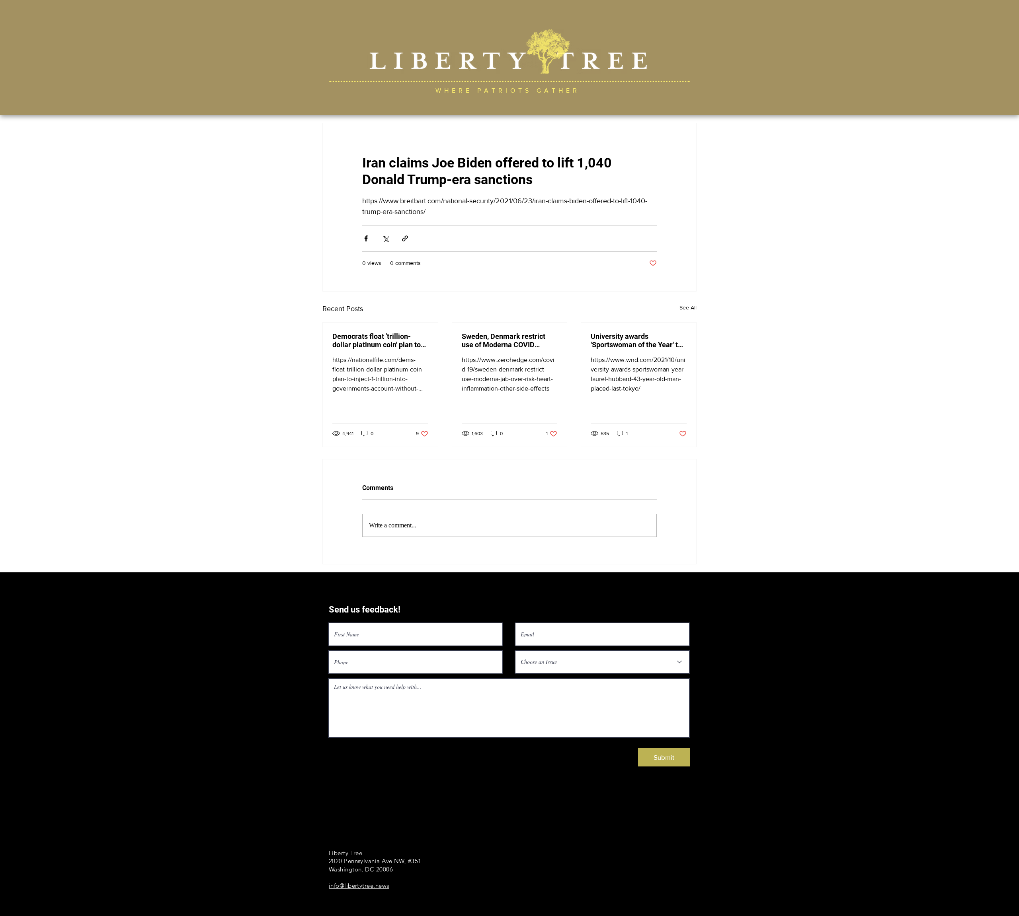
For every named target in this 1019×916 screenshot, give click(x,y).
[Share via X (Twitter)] (385, 238)
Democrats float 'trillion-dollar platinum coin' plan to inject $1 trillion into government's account (376, 340)
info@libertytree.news (359, 885)
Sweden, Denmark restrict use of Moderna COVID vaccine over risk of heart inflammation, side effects (504, 340)
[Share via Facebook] (366, 238)
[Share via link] (405, 238)
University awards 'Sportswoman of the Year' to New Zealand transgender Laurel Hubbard (636, 340)
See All (688, 307)
